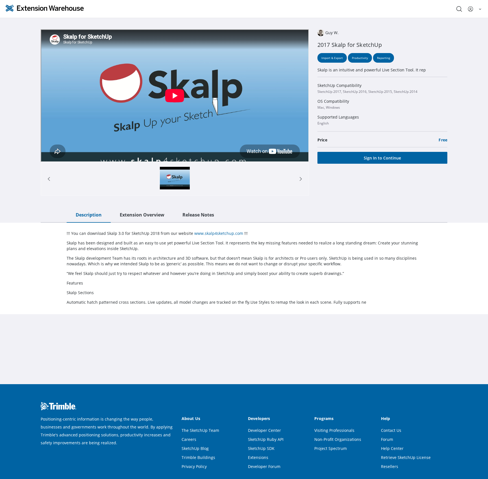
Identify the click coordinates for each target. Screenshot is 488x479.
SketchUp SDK (261, 448)
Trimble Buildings (198, 457)
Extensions (258, 457)
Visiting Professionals (334, 430)
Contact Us (391, 430)
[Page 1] (175, 179)
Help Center (392, 448)
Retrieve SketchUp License (406, 457)
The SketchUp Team (200, 430)
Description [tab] (89, 215)
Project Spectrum (330, 448)
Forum (387, 439)
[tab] (175, 179)
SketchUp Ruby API (266, 439)
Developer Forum (264, 466)
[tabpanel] (244, 268)
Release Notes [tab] (198, 215)
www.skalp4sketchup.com (218, 233)
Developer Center (264, 430)
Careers (189, 439)
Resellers (389, 466)
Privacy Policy (194, 466)
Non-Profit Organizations (337, 439)
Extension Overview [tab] (142, 215)
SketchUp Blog (195, 448)
